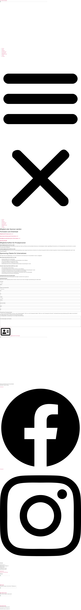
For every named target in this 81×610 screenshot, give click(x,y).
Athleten (3, 50)
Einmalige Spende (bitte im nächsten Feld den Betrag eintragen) (11, 314)
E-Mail (1, 296)
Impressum (2, 571)
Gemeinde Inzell (3, 605)
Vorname (1, 281)
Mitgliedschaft (4, 225)
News (3, 49)
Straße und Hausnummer (4, 287)
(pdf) (12, 233)
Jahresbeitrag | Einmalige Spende (6, 312)
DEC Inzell (2, 584)
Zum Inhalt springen (3, 0)
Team (3, 55)
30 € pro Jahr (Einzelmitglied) (6, 313)
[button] (40, 138)
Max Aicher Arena (3, 592)
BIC (0, 309)
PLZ (0, 290)
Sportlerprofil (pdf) (3, 240)
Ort (0, 293)
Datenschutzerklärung (4, 572)
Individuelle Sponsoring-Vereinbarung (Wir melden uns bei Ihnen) (65, 313)
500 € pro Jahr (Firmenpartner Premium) (46, 313)
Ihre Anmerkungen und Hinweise (5, 318)
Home (3, 48)
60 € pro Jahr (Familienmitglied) (18, 313)
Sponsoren (4, 52)
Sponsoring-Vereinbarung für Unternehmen (8, 236)
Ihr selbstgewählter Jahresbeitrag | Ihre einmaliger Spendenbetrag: (12, 315)
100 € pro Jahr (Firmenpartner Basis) (31, 313)
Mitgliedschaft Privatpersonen (5, 233)
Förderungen (4, 51)
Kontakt (3, 56)
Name (1, 284)
